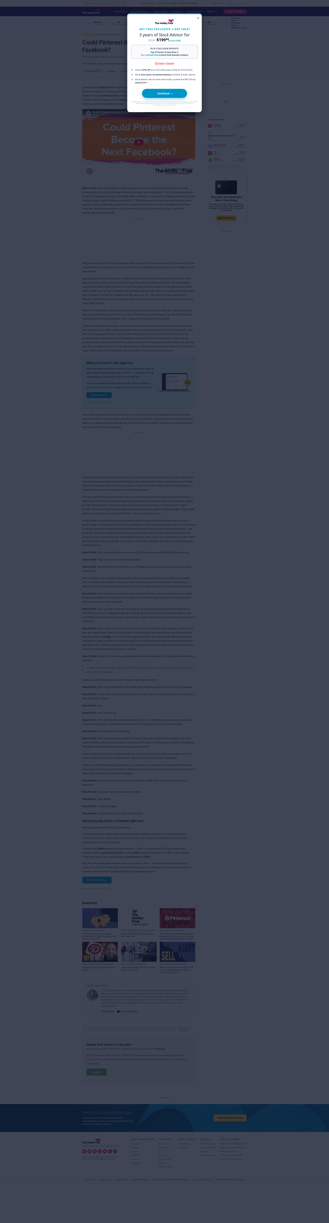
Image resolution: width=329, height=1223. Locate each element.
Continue (164, 93)
